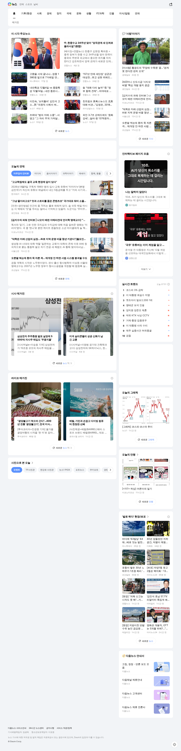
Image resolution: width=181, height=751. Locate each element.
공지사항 (50, 728)
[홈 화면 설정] (174, 744)
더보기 (144, 269)
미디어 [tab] (38, 173)
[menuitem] (14, 13)
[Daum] (10, 4)
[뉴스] (14, 4)
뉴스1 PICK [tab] (64, 469)
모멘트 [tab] (17, 469)
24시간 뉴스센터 (36, 728)
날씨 (36, 4)
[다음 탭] (110, 173)
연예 (21, 4)
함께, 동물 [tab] (96, 173)
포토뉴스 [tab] (80, 469)
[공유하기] (170, 4)
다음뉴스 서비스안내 (17, 728)
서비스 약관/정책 (64, 728)
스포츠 (28, 4)
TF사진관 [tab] (30, 469)
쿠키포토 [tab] (94, 469)
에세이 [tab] (82, 173)
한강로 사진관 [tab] (47, 469)
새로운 (63, 131)
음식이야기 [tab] (52, 173)
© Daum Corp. (15, 741)
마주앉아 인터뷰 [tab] (21, 173)
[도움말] (112, 294)
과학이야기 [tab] (68, 173)
